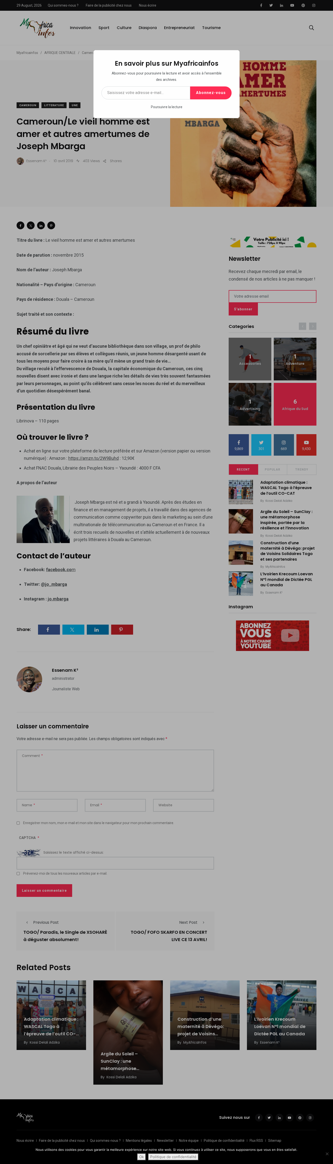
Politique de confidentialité (173, 1156)
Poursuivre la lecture (166, 107)
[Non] (326, 1153)
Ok (141, 1156)
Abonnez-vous (211, 92)
